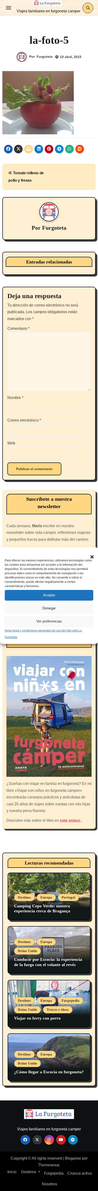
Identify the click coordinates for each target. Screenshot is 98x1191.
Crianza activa (79, 1173)
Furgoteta (45, 56)
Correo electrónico (24, 420)
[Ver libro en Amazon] (49, 716)
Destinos (24, 897)
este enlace (70, 820)
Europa (46, 897)
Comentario (18, 328)
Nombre (15, 398)
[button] (89, 554)
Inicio (11, 1172)
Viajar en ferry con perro (37, 1018)
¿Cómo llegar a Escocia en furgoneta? (49, 1071)
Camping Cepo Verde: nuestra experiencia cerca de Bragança (42, 909)
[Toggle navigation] (8, 8)
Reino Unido (27, 951)
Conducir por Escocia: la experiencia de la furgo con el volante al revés (48, 962)
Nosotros (49, 1184)
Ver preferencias (49, 621)
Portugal (68, 897)
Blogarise (73, 1158)
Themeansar (48, 1165)
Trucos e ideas (58, 1009)
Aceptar (49, 595)
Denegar (49, 608)
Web (11, 443)
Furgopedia (70, 1000)
